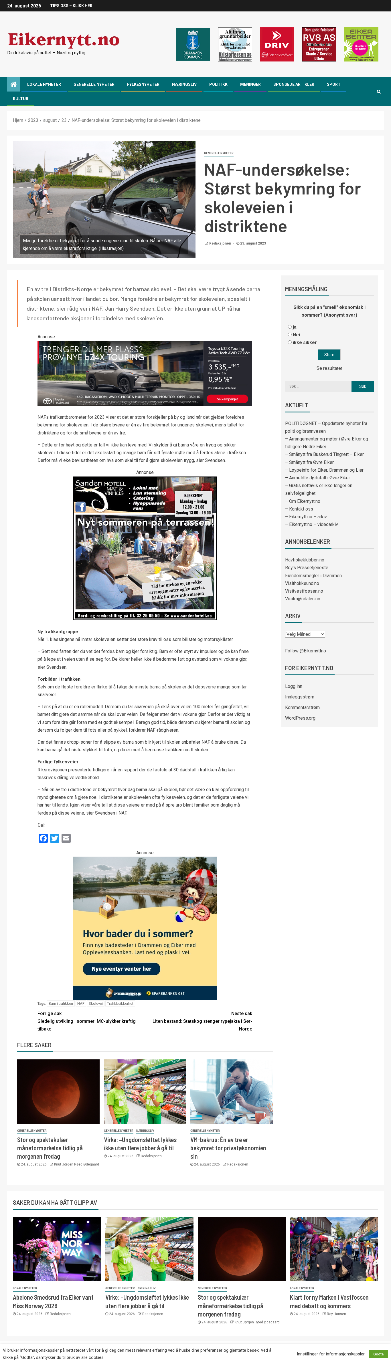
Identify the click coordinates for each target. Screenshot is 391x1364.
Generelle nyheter (94, 84)
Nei (296, 334)
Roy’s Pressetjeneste (306, 567)
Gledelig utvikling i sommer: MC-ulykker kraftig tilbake (86, 1021)
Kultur (20, 98)
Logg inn (293, 686)
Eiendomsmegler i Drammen (313, 575)
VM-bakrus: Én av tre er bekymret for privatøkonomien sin (228, 1148)
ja (295, 327)
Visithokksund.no (302, 583)
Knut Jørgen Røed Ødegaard (76, 1164)
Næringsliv (184, 84)
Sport (334, 84)
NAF (80, 1003)
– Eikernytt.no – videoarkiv (311, 524)
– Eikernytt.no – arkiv (306, 516)
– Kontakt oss (299, 509)
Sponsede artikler (293, 84)
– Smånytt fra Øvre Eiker (309, 462)
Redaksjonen (220, 243)
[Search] (378, 91)
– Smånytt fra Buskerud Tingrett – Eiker (324, 454)
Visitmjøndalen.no (302, 598)
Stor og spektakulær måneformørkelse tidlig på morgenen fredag (50, 1148)
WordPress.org (300, 718)
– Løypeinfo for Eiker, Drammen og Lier (324, 470)
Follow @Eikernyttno (305, 651)
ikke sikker (305, 342)
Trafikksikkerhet (120, 1003)
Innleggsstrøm (299, 697)
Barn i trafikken (61, 1003)
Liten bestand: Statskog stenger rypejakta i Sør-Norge (202, 1021)
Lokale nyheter (44, 84)
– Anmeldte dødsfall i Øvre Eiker (317, 478)
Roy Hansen (336, 1314)
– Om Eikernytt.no (302, 501)
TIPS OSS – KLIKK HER (71, 5)
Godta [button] (378, 1354)
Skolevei (96, 1003)
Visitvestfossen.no (304, 591)
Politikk (218, 84)
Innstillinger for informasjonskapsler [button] (331, 1354)
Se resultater (329, 368)
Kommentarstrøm (302, 707)
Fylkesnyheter (143, 84)
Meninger (250, 84)
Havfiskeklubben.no (304, 560)
